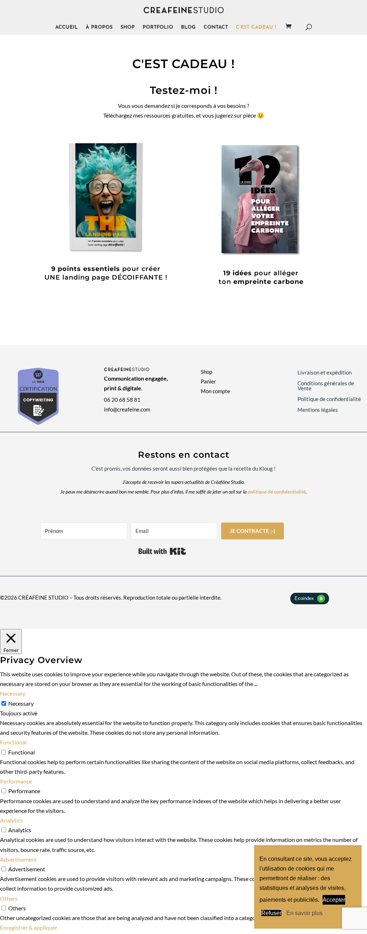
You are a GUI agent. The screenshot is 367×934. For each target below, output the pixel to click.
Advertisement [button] (18, 859)
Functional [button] (13, 742)
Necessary (21, 703)
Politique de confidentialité (329, 399)
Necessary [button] (12, 693)
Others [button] (9, 898)
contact (216, 27)
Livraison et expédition (324, 373)
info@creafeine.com (127, 409)
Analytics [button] (11, 820)
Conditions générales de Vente (325, 386)
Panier (208, 381)
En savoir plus (304, 913)
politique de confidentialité (277, 492)
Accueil (66, 27)
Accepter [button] (334, 900)
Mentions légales (317, 410)
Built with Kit (162, 551)
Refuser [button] (271, 913)
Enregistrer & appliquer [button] (28, 927)
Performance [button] (16, 781)
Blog (188, 27)
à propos (99, 27)
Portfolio (158, 27)
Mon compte (215, 391)
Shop (127, 27)
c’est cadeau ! (256, 27)
